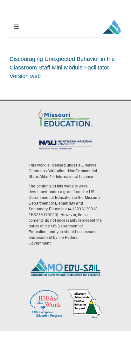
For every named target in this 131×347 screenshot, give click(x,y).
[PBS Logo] (84, 291)
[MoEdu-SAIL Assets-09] (65, 141)
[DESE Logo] (65, 109)
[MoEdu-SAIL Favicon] (112, 19)
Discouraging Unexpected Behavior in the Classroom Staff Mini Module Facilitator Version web (62, 67)
